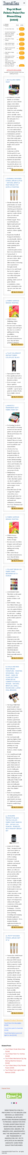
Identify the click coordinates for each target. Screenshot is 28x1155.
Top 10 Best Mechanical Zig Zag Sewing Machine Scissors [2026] (15, 1061)
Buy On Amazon (22, 29)
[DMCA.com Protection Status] (14, 1095)
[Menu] (24, 3)
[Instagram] (16, 1103)
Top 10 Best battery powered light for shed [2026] (13, 1034)
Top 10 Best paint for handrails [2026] (13, 1029)
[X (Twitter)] (14, 1103)
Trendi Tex (15, 1151)
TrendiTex (11, 3)
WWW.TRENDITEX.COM (12, 1110)
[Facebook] (11, 1103)
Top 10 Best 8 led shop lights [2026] (12, 1024)
